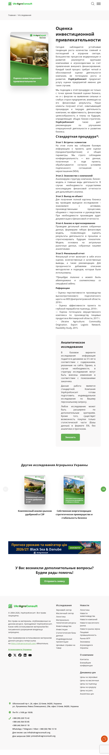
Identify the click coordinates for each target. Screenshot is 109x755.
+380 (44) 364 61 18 (20, 725)
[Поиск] (93, 4)
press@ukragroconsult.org (43, 736)
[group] (35, 496)
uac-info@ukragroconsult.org (37, 732)
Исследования (24, 15)
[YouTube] (30, 655)
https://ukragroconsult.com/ (23, 643)
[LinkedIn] (25, 655)
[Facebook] (20, 655)
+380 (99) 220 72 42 (20, 718)
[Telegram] (9, 655)
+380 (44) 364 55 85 (20, 722)
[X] (14, 655)
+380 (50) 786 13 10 (47, 729)
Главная (12, 15)
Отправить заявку (54, 581)
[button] (103, 489)
